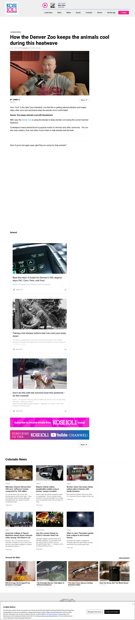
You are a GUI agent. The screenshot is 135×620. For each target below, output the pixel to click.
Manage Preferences (94, 611)
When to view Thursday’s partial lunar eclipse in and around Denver (80, 535)
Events (78, 13)
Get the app (111, 13)
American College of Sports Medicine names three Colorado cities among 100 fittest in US (18, 535)
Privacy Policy (62, 614)
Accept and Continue (112, 611)
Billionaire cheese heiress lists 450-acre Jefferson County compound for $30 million (18, 489)
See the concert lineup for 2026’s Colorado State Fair (47, 534)
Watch (68, 13)
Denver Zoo (27, 120)
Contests (89, 13)
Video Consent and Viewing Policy (47, 616)
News (59, 13)
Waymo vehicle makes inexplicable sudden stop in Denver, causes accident (47, 489)
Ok (133, 604)
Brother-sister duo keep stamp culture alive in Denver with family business (80, 489)
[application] (49, 73)
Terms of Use (53, 614)
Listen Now (48, 13)
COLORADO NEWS (15, 32)
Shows (99, 13)
